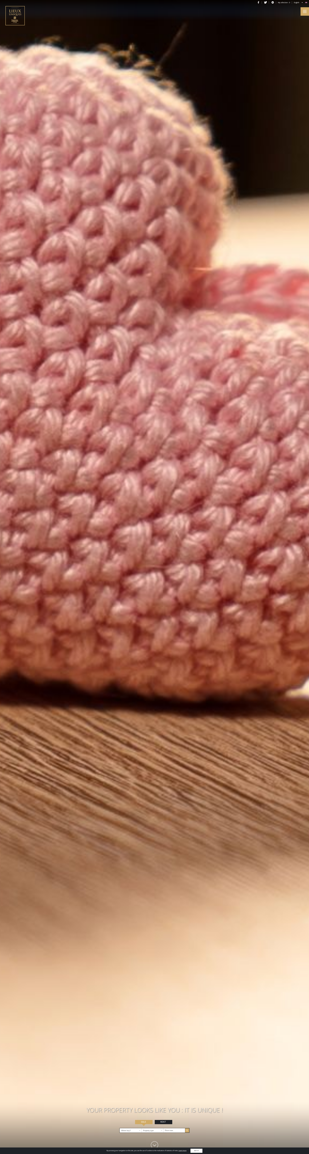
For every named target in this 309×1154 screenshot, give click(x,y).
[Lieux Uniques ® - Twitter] (265, 2)
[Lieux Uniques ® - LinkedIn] (272, 2)
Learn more (182, 1151)
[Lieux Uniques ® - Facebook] (258, 2)
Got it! (196, 1150)
